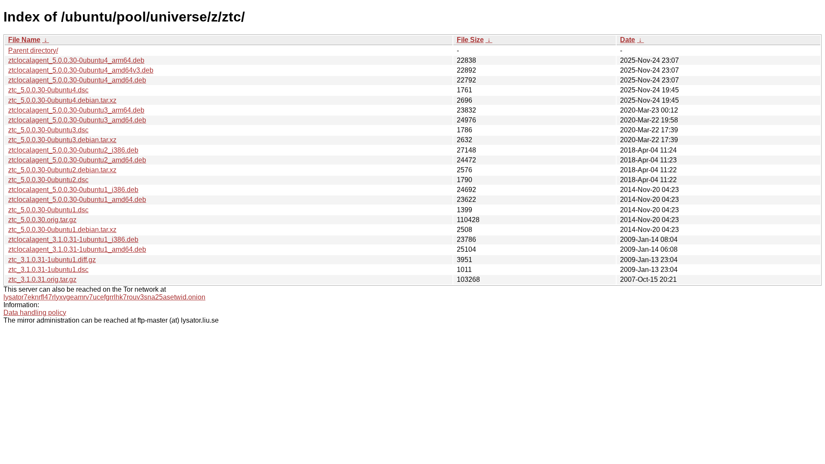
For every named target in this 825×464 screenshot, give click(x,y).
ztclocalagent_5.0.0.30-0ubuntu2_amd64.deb (77, 160)
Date (627, 39)
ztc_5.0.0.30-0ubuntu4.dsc (48, 90)
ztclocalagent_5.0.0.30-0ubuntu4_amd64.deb (77, 80)
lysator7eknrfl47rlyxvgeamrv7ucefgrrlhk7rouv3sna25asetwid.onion (104, 297)
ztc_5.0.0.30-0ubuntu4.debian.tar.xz (62, 100)
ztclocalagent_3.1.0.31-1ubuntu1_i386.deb (73, 239)
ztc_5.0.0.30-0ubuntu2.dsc (48, 179)
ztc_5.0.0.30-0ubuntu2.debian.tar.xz (62, 170)
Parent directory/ (33, 50)
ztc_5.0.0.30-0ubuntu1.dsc (48, 210)
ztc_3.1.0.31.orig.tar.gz (42, 279)
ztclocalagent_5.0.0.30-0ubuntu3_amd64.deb (77, 120)
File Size (470, 39)
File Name (24, 39)
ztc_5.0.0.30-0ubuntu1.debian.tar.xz (62, 229)
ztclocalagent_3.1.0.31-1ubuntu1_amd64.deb (77, 249)
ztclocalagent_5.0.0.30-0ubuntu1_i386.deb (73, 189)
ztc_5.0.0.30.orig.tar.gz (42, 219)
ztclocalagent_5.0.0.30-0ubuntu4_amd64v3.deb (80, 70)
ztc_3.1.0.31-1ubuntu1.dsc (48, 269)
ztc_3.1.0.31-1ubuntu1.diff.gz (52, 259)
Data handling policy (34, 312)
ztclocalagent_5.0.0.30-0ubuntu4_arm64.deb (76, 60)
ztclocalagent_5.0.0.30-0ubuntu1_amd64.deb (77, 199)
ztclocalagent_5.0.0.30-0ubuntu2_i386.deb (73, 150)
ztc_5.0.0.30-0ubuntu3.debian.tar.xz (62, 139)
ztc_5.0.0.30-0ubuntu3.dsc (48, 130)
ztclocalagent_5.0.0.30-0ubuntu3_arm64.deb (76, 110)
